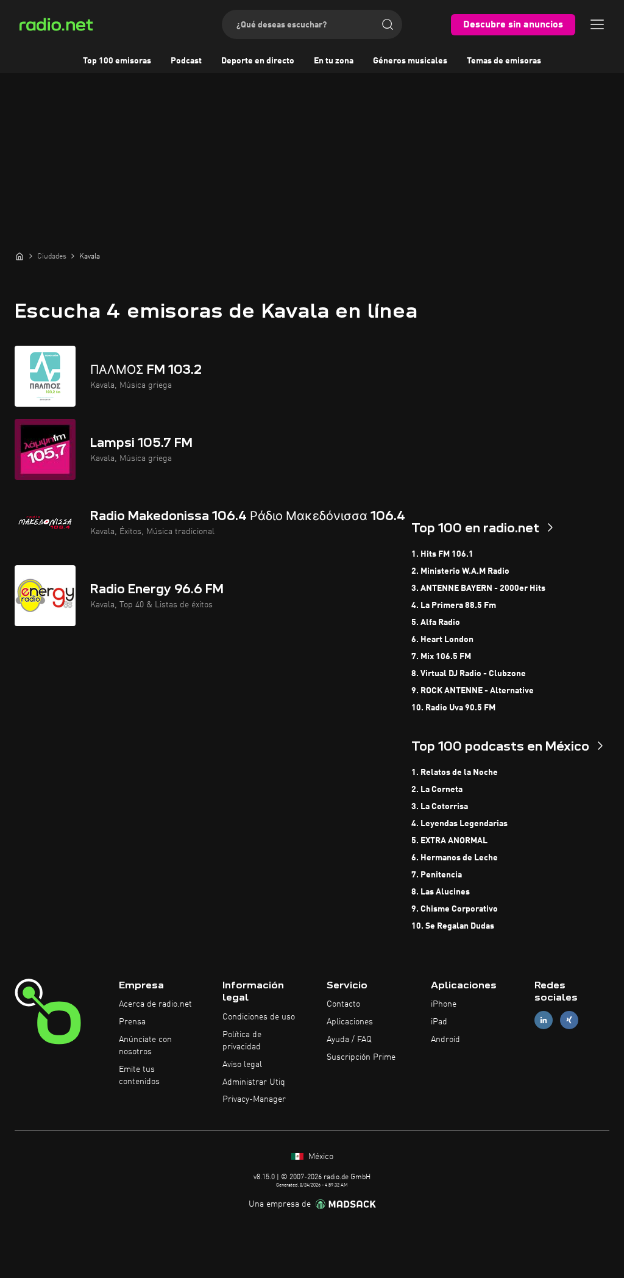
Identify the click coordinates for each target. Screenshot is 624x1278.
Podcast (186, 61)
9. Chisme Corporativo (454, 909)
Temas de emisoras (504, 61)
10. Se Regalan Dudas (452, 926)
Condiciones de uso (258, 1017)
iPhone (443, 1004)
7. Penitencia (436, 875)
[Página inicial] (19, 256)
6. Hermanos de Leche (454, 858)
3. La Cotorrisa (439, 806)
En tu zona (333, 61)
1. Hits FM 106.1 (442, 554)
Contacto (343, 1004)
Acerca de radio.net (155, 1004)
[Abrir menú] (597, 24)
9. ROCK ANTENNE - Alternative (472, 691)
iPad (439, 1022)
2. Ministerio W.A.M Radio (460, 571)
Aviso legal (242, 1064)
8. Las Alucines (440, 892)
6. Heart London (442, 639)
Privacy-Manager (254, 1099)
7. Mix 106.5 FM (441, 656)
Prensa (132, 1022)
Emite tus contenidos (139, 1075)
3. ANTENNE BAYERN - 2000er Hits (478, 588)
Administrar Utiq (253, 1082)
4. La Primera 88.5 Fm (453, 605)
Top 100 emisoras (117, 61)
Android (445, 1039)
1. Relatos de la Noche (454, 772)
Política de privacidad (241, 1040)
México (319, 1156)
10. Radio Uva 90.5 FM (453, 708)
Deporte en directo (257, 61)
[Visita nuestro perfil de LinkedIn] (543, 1020)
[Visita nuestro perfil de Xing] (569, 1020)
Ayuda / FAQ (349, 1039)
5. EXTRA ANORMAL (449, 841)
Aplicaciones (350, 1022)
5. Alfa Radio (435, 622)
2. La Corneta (437, 789)
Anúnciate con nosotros (145, 1045)
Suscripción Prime (361, 1057)
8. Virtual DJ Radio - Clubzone (468, 673)
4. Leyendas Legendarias (459, 823)
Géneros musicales (410, 61)
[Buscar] (387, 24)
